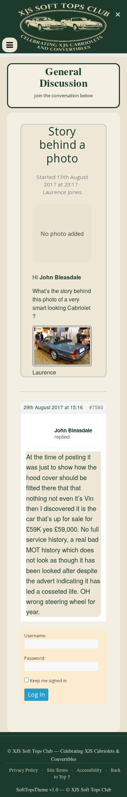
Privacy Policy (23, 770)
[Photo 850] (62, 346)
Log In (36, 694)
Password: (34, 658)
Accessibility (89, 770)
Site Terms (57, 770)
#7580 (96, 407)
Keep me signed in (48, 681)
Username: (35, 636)
